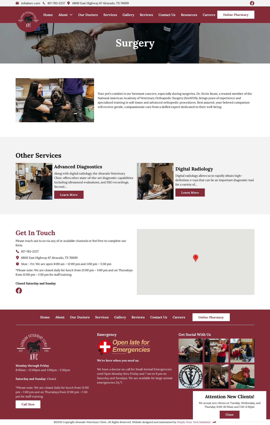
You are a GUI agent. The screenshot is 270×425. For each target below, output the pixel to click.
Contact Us (167, 15)
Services (110, 15)
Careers (209, 15)
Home (48, 15)
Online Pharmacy (236, 15)
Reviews (146, 15)
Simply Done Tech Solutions (193, 422)
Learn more (69, 195)
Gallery (128, 15)
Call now (28, 404)
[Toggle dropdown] (71, 14)
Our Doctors (88, 15)
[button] (195, 258)
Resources (189, 15)
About (63, 15)
